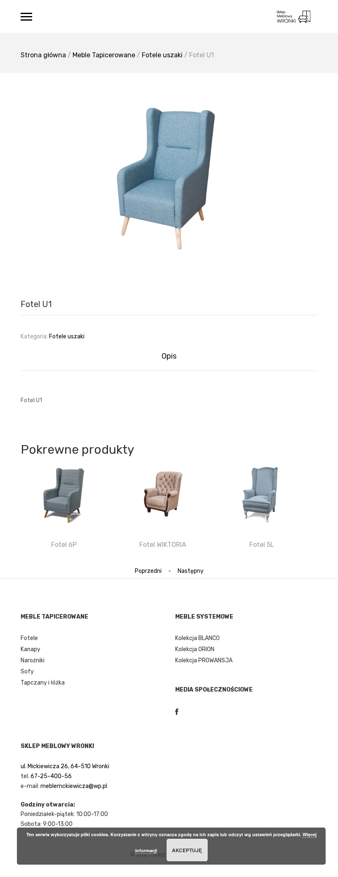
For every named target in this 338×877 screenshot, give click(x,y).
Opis (169, 356)
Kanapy (30, 649)
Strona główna (43, 55)
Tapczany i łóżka (43, 682)
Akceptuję (187, 850)
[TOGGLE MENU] (26, 16)
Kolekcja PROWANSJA (203, 660)
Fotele (29, 638)
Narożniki (33, 660)
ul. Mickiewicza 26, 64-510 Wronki (65, 766)
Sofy (27, 671)
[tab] (169, 356)
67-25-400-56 (51, 776)
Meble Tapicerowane (104, 55)
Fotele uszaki (162, 55)
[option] (169, 173)
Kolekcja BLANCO (197, 638)
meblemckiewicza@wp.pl (73, 786)
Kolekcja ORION (194, 649)
